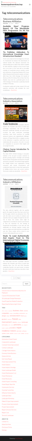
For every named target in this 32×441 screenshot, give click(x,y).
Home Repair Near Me (8, 384)
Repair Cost (5, 412)
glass (25, 316)
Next (18, 278)
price (22, 324)
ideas (20, 319)
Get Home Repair (7, 359)
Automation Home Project (9, 339)
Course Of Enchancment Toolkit (11, 295)
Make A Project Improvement (10, 401)
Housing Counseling (7, 390)
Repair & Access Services (9, 410)
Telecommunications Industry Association (13, 99)
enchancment (15, 316)
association (10, 310)
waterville (15, 333)
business (16, 311)
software (24, 331)
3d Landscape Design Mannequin (11, 298)
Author (12, 23)
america (6, 310)
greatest (4, 319)
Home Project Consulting (9, 381)
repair (19, 327)
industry (14, 322)
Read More (14, 90)
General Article (6, 356)
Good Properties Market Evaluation (12, 301)
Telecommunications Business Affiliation (13, 20)
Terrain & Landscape (8, 415)
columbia (26, 310)
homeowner (9, 319)
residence (6, 331)
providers (12, 328)
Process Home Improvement (10, 404)
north (9, 324)
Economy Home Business (9, 353)
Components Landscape (9, 342)
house (15, 318)
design (4, 316)
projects (3, 328)
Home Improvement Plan (9, 362)
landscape (25, 322)
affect (3, 310)
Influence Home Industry (9, 393)
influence (19, 322)
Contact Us (5, 421)
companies (5, 313)
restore (13, 331)
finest (22, 316)
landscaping (5, 324)
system (4, 333)
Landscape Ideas (6, 395)
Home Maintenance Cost (9, 373)
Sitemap (4, 430)
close (21, 310)
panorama (17, 325)
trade (7, 333)
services (19, 331)
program (25, 324)
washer (12, 333)
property (7, 328)
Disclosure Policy (7, 427)
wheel (19, 333)
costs (26, 313)
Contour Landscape (7, 347)
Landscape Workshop (8, 398)
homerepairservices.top (11, 4)
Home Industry (6, 364)
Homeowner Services (8, 387)
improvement (7, 322)
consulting (15, 313)
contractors (22, 313)
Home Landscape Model (9, 370)
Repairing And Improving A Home (11, 304)
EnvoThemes (19, 438)
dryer (8, 316)
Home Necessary (7, 379)
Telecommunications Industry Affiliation (13, 180)
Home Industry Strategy (9, 367)
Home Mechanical (7, 376)
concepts (11, 313)
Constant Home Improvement (10, 345)
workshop (26, 333)
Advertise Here (6, 424)
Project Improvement (8, 407)
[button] (30, 4)
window (22, 333)
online (12, 324)
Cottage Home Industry (8, 350)
